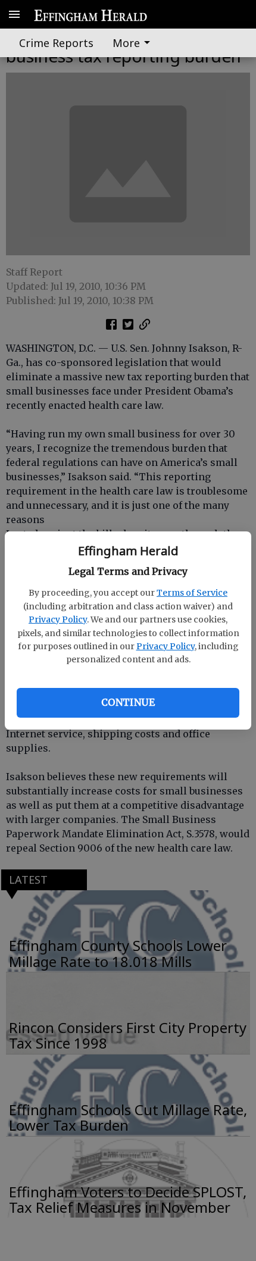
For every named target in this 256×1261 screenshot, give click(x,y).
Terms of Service (192, 592)
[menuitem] (134, 43)
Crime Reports (56, 43)
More (126, 43)
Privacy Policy (58, 619)
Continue (128, 702)
